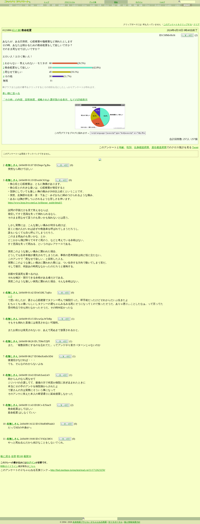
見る (116, 2)
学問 (48, 5)
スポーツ (75, 5)
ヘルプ (162, 2)
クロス (177, 5)
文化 (26, 5)
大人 (113, 5)
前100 (20, 456)
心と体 (92, 5)
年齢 (121, 147)
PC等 (99, 5)
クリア (196, 24)
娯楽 (140, 5)
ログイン (139, 2)
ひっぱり (168, 5)
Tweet (195, 147)
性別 (129, 147)
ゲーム (84, 5)
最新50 (27, 456)
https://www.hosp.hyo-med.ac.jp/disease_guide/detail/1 (35, 202)
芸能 (129, 5)
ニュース (19, 5)
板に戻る (5, 456)
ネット (106, 5)
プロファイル (70, 2)
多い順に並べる (11, 93)
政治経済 (62, 5)
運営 (118, 5)
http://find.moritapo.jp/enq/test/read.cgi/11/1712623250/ (77, 470)
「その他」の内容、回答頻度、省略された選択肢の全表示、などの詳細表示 (45, 99)
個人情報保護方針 (132, 522)
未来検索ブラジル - (81, 522)
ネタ (124, 5)
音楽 (135, 5)
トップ (46, 2)
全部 (13, 456)
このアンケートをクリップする (177, 24)
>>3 (10, 296)
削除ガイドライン (9, 466)
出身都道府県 (141, 147)
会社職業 (40, 5)
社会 (32, 5)
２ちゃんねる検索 (98, 522)
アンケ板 (92, 2)
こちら (32, 466)
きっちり (158, 5)
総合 (10, 5)
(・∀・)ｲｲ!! (187, 35)
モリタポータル (115, 522)
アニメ (147, 5)
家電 (53, 5)
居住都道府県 (159, 147)
